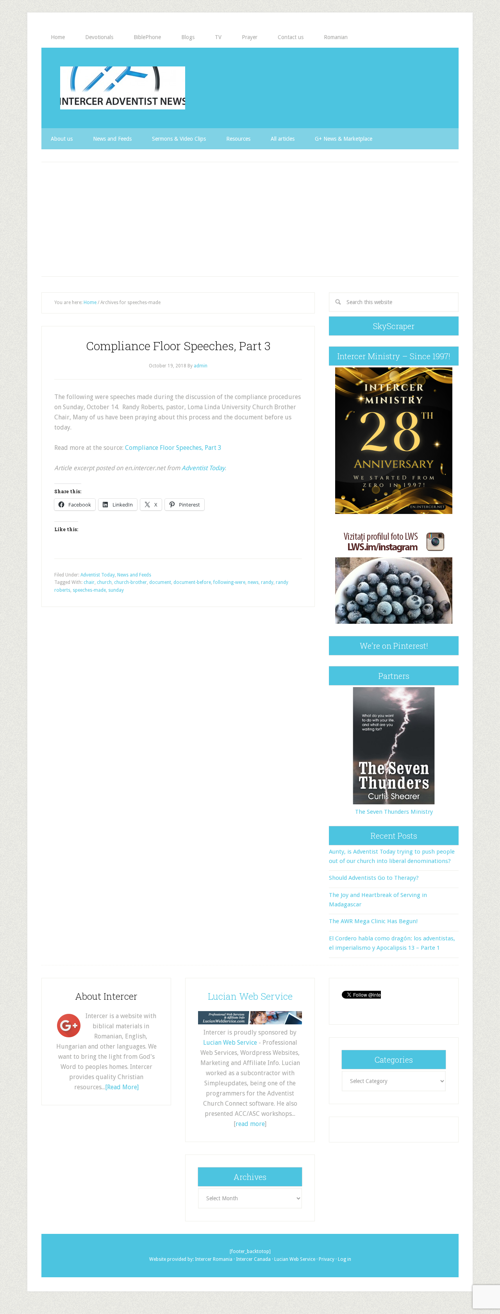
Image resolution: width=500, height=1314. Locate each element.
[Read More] (122, 1087)
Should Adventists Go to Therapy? (374, 877)
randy (267, 582)
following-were (229, 582)
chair (89, 582)
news (253, 582)
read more (250, 1124)
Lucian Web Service (250, 996)
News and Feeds (134, 575)
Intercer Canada (253, 1259)
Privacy (326, 1259)
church (104, 582)
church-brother (130, 582)
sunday (116, 590)
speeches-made (89, 590)
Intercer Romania (213, 1259)
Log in (344, 1259)
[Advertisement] (250, 219)
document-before (192, 582)
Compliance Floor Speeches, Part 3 (178, 345)
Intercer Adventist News (122, 87)
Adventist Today (203, 468)
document (160, 582)
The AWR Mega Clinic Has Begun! (373, 921)
